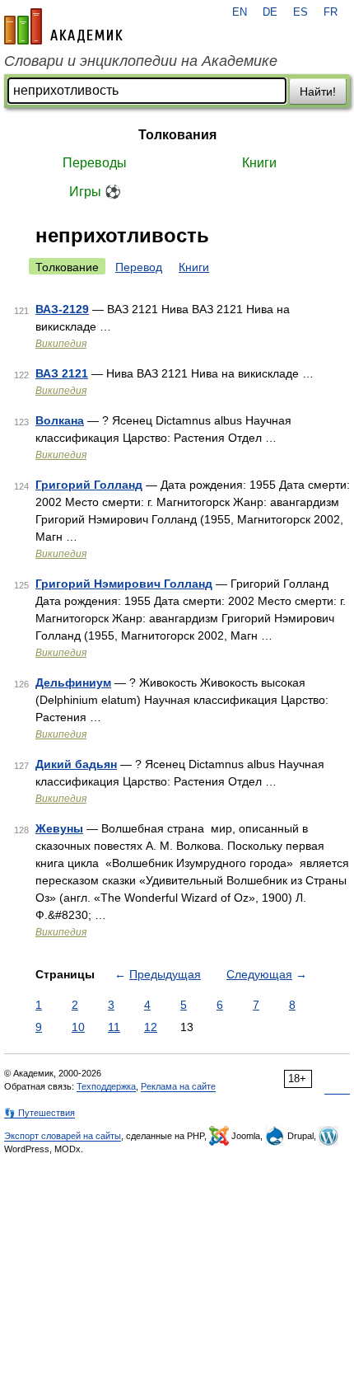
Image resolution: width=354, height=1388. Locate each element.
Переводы (95, 163)
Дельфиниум (73, 682)
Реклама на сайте (178, 1086)
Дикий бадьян (76, 764)
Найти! (318, 91)
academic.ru (63, 26)
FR (331, 12)
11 (114, 1027)
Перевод (138, 267)
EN (239, 12)
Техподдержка (106, 1086)
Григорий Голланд (88, 484)
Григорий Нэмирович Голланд (123, 583)
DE (270, 12)
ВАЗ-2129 (62, 309)
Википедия (60, 343)
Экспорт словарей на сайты (62, 1136)
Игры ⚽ (95, 192)
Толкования (177, 135)
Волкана (59, 420)
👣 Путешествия (39, 1113)
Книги (259, 163)
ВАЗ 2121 (61, 373)
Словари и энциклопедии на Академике (140, 61)
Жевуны (59, 828)
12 (150, 1027)
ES (300, 12)
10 (78, 1027)
